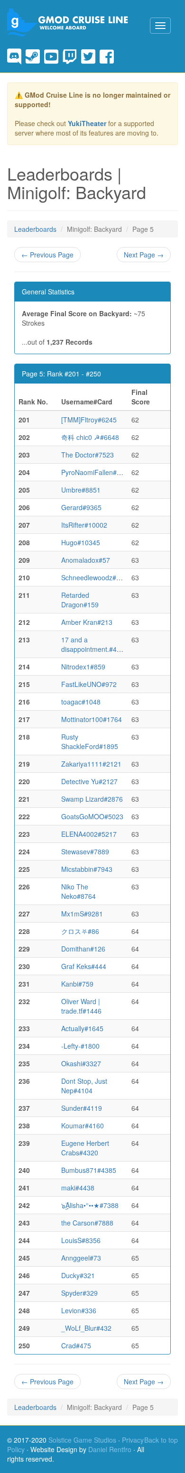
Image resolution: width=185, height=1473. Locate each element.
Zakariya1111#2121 (91, 764)
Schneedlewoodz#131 (94, 577)
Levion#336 (78, 1310)
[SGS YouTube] (53, 55)
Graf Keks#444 (83, 966)
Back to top (161, 1440)
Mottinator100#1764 (91, 719)
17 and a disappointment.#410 (92, 644)
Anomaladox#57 (85, 560)
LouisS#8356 (81, 1240)
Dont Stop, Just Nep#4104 (84, 1085)
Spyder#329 (79, 1293)
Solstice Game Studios (82, 1440)
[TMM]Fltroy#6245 (89, 419)
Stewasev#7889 (85, 851)
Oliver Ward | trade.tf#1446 (81, 1006)
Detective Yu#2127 (89, 781)
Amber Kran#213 (86, 622)
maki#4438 (77, 1187)
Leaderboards (35, 229)
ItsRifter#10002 (84, 525)
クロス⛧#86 (80, 931)
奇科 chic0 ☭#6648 (90, 437)
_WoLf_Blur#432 (86, 1328)
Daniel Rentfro (109, 1449)
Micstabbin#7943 (86, 869)
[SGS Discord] (16, 55)
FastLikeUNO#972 (89, 684)
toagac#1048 (81, 701)
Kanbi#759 (77, 983)
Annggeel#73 (81, 1258)
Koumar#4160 (82, 1125)
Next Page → (144, 254)
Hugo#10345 (80, 542)
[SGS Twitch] (72, 55)
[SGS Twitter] (90, 55)
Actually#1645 (82, 1028)
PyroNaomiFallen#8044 (96, 472)
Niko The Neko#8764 (78, 891)
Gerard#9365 (81, 507)
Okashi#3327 (81, 1063)
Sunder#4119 (81, 1108)
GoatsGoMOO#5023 (92, 816)
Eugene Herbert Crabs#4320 (85, 1147)
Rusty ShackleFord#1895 (89, 741)
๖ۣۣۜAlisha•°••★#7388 (90, 1205)
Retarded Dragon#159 (80, 599)
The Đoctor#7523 (87, 454)
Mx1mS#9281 (82, 913)
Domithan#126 (83, 948)
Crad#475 (76, 1345)
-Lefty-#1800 (80, 1046)
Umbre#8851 (81, 489)
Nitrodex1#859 (83, 666)
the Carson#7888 (87, 1222)
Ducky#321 (78, 1275)
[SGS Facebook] (107, 55)
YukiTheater (87, 123)
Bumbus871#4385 (88, 1170)
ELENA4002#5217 (89, 834)
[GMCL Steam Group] (35, 55)
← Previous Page (47, 254)
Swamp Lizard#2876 (92, 799)
